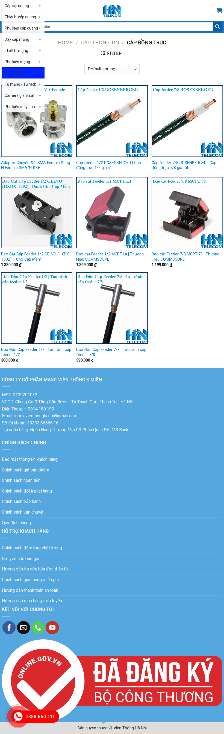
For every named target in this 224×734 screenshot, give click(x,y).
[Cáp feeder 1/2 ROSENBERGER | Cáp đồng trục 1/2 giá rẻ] (112, 121)
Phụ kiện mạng (17, 62)
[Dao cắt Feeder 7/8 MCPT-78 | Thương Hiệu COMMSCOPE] (187, 212)
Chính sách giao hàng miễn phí (30, 579)
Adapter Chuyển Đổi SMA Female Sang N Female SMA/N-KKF (35, 165)
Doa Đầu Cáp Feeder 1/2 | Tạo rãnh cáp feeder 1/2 (36, 352)
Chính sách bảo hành (21, 501)
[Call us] (38, 627)
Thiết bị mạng (16, 50)
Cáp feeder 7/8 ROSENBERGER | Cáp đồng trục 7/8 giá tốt (184, 165)
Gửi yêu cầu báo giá (20, 558)
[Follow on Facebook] (9, 627)
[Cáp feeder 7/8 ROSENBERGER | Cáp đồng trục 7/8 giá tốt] (187, 121)
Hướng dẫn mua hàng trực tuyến (32, 600)
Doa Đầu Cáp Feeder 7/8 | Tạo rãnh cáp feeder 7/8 (111, 352)
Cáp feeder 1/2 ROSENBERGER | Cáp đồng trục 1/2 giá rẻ (108, 165)
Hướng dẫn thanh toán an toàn (30, 590)
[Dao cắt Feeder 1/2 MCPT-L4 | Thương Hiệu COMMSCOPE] (112, 212)
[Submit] (217, 26)
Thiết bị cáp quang (20, 17)
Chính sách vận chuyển (23, 512)
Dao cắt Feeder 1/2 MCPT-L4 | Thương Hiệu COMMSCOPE (110, 257)
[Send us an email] (23, 627)
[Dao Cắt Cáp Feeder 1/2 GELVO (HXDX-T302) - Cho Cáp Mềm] (36, 212)
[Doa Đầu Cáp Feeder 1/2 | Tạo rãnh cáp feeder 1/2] (36, 308)
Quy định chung (16, 522)
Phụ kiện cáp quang (21, 28)
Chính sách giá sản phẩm (25, 470)
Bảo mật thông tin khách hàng (30, 459)
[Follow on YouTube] (52, 627)
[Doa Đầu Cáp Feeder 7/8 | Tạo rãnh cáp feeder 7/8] (112, 308)
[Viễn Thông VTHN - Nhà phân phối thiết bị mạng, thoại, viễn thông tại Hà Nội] (112, 10)
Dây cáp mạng (17, 39)
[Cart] (219, 10)
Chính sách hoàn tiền (21, 480)
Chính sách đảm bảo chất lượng (32, 547)
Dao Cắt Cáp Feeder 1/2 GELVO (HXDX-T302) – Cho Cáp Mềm (35, 257)
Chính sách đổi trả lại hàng (27, 491)
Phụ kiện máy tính (20, 106)
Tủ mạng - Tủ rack (20, 84)
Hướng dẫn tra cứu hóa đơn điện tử (35, 569)
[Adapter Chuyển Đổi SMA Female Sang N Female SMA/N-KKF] (36, 121)
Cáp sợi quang (17, 6)
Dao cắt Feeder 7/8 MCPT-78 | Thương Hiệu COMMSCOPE (185, 257)
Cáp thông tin (16, 73)
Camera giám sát (19, 95)
